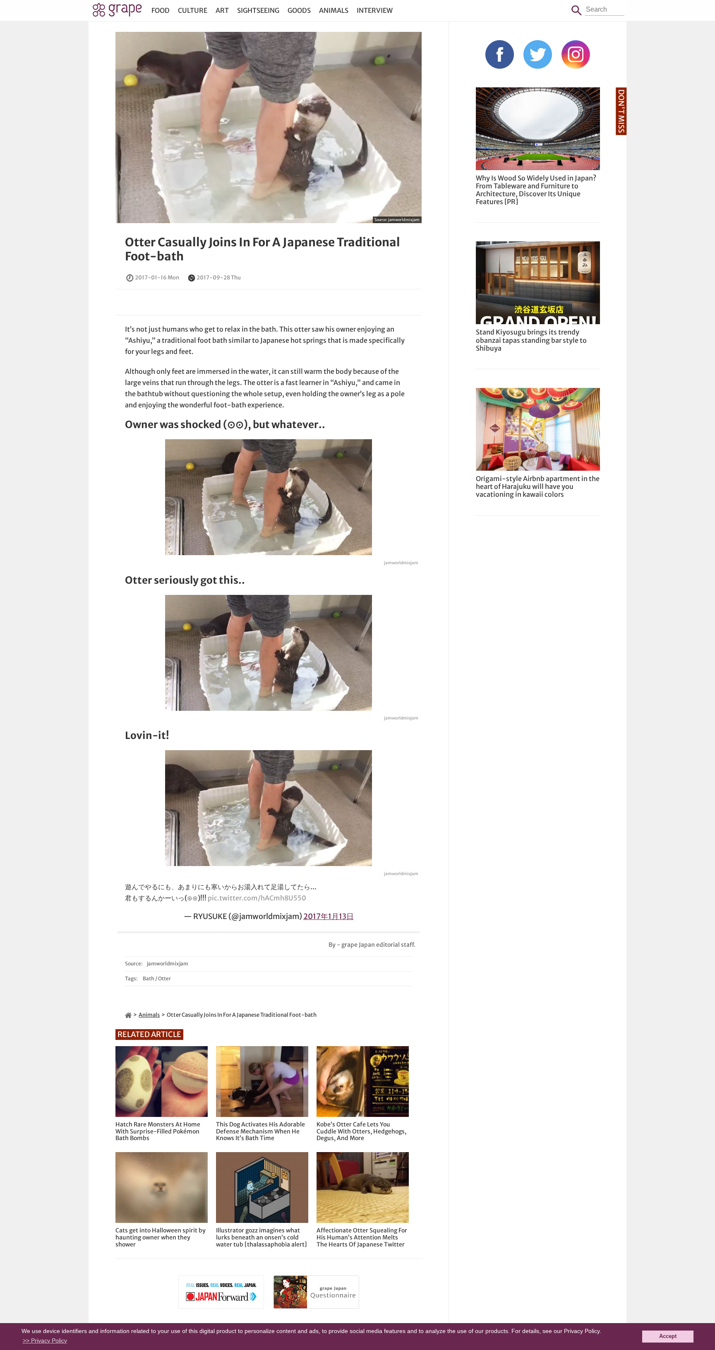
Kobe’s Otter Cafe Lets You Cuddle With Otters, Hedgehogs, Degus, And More (361, 1131)
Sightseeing (258, 10)
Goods (299, 10)
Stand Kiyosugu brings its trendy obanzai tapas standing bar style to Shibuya (531, 340)
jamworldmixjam (404, 219)
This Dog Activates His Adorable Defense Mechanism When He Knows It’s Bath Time (260, 1131)
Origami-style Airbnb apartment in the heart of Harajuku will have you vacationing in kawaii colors (538, 486)
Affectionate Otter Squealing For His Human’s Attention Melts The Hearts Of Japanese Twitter (362, 1237)
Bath (148, 978)
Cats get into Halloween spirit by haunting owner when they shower (160, 1237)
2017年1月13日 (328, 916)
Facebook (499, 54)
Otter (164, 978)
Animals (333, 10)
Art (222, 10)
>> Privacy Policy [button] (45, 1340)
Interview (375, 10)
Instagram (575, 54)
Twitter (537, 54)
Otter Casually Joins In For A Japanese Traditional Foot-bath (262, 249)
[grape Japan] (128, 1014)
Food (160, 10)
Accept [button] (668, 1336)
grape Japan (117, 12)
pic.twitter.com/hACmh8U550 (257, 898)
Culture (192, 10)
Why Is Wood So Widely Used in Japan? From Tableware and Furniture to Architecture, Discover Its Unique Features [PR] (536, 190)
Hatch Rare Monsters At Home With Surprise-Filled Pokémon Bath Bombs (157, 1131)
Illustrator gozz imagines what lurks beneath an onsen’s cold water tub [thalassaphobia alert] (261, 1237)
